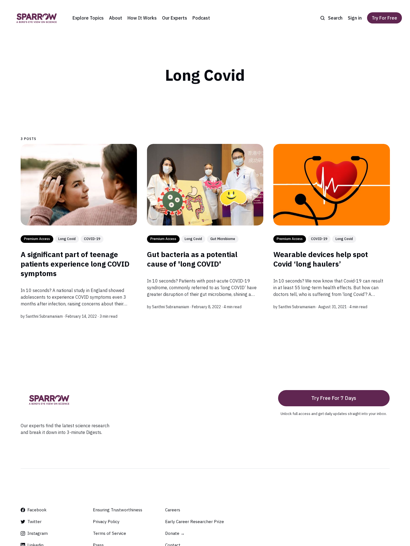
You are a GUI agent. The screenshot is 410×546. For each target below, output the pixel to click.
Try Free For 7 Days (333, 398)
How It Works (142, 18)
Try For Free (384, 18)
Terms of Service (109, 533)
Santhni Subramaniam (44, 316)
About (115, 18)
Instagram (37, 533)
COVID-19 (92, 239)
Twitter (34, 521)
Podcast (201, 18)
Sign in (355, 18)
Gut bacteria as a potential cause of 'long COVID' (192, 259)
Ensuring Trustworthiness (117, 509)
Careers (172, 509)
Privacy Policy (106, 521)
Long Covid (67, 239)
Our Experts (174, 18)
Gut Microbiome (222, 239)
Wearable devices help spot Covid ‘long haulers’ (320, 259)
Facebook (37, 509)
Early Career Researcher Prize (194, 521)
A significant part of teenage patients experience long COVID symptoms (75, 264)
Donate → (175, 533)
